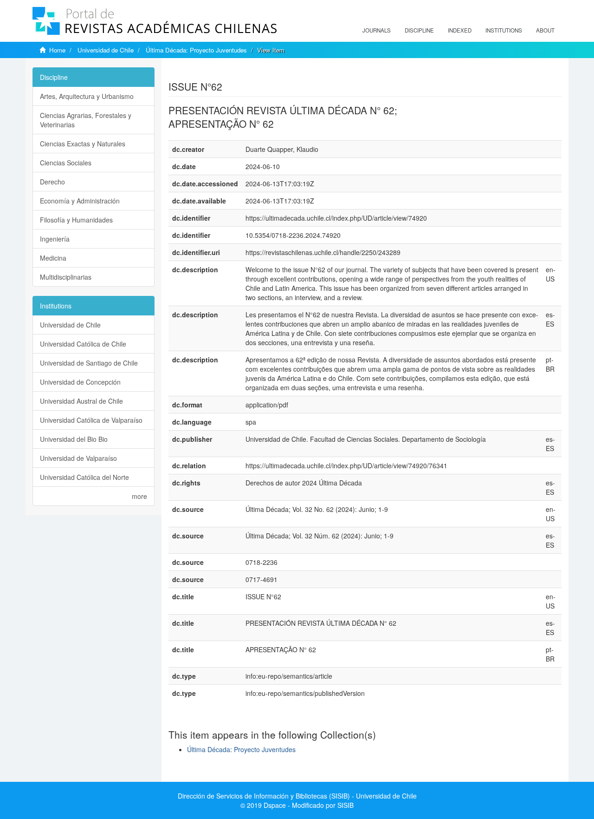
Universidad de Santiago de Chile (89, 362)
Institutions (503, 30)
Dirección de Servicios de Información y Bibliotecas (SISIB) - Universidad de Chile (297, 795)
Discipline (419, 30)
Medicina (53, 257)
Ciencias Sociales (65, 162)
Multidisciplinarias (65, 277)
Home (57, 50)
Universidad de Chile (105, 50)
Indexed (459, 30)
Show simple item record (204, 72)
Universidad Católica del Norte (84, 477)
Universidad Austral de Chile (81, 401)
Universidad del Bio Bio (74, 439)
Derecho (52, 181)
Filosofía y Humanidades (76, 219)
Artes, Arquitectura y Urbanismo (87, 96)
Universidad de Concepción (80, 382)
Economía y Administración (80, 200)
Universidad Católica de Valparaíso (91, 420)
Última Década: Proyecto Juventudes (196, 50)
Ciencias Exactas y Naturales (82, 143)
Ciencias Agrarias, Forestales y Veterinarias (85, 120)
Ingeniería (55, 238)
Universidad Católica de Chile (83, 343)
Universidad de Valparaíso (78, 458)
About (545, 30)
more (139, 496)
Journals (376, 30)
